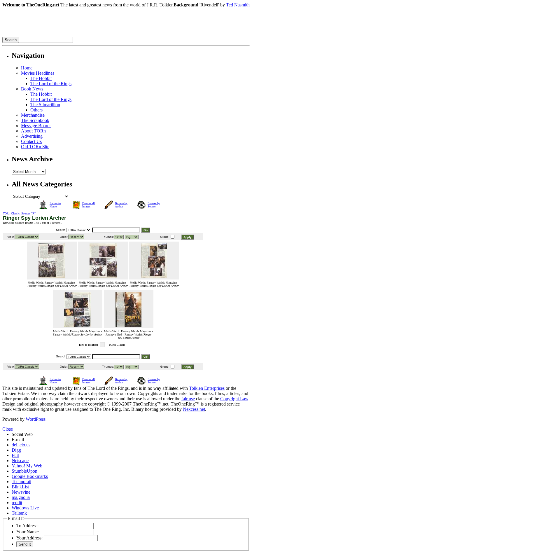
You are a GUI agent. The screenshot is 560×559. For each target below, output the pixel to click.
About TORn (33, 130)
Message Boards (36, 125)
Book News (32, 88)
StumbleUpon (24, 471)
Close (7, 429)
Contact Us (31, 141)
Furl (15, 455)
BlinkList (20, 486)
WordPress (36, 419)
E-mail (18, 439)
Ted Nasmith (238, 4)
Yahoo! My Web (27, 465)
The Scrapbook (35, 120)
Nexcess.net (194, 409)
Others (36, 109)
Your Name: (27, 531)
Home (26, 67)
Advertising (32, 136)
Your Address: (29, 537)
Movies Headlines (37, 73)
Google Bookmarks (30, 476)
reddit (17, 502)
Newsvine (21, 492)
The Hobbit (41, 78)
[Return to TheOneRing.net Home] (89, 35)
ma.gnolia (21, 497)
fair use (188, 398)
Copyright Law (234, 398)
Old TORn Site (35, 146)
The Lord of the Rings (50, 83)
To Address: (27, 525)
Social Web (22, 434)
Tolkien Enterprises (207, 388)
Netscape (20, 460)
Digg (16, 450)
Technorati (21, 481)
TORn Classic (11, 213)
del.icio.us (21, 444)
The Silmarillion (45, 104)
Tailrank (19, 513)
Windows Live (25, 507)
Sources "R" (28, 213)
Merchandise (33, 115)
